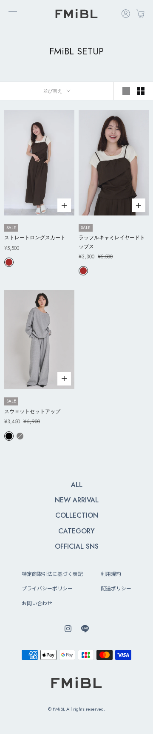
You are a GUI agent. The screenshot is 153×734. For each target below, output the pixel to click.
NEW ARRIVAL (77, 500)
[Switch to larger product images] (126, 91)
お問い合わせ (37, 602)
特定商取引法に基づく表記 (52, 573)
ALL (76, 485)
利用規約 (111, 573)
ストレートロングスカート (34, 237)
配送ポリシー (116, 588)
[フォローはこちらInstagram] (68, 628)
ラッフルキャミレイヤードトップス (112, 242)
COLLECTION (76, 515)
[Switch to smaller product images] (140, 91)
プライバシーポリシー (47, 588)
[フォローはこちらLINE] (85, 628)
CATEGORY (76, 531)
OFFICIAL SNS (77, 546)
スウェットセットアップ (32, 411)
